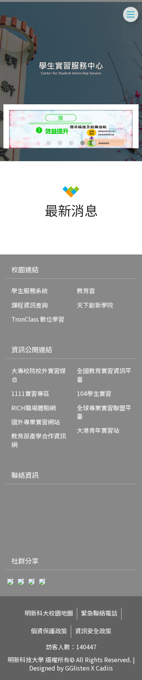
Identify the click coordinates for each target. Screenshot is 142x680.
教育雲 (86, 290)
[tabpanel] (71, 129)
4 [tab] (82, 143)
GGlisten (77, 667)
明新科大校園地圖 (49, 613)
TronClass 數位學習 (37, 319)
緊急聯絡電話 (99, 613)
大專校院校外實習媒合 (38, 374)
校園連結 (25, 269)
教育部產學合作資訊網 (38, 440)
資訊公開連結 (31, 349)
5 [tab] (94, 143)
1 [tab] (48, 143)
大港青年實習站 (98, 430)
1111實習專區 (30, 393)
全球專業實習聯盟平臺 (104, 412)
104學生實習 (94, 393)
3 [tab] (71, 143)
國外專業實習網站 (35, 421)
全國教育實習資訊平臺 (104, 374)
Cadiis (104, 667)
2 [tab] (60, 143)
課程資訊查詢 (29, 304)
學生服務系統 (29, 290)
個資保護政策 (49, 631)
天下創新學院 (95, 304)
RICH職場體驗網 (33, 407)
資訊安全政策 (93, 631)
